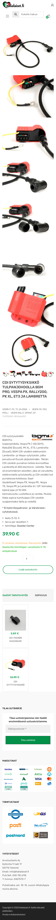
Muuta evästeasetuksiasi (13, 914)
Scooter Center (25, 525)
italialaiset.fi (24, 907)
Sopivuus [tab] (41, 595)
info (44, 543)
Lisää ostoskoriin (28, 569)
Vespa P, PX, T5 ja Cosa (14, 409)
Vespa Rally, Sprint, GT (23, 413)
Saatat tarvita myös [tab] (15, 595)
